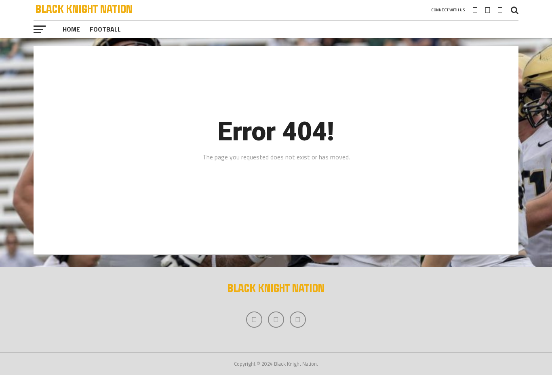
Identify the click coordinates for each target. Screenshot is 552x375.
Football (105, 29)
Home (71, 29)
